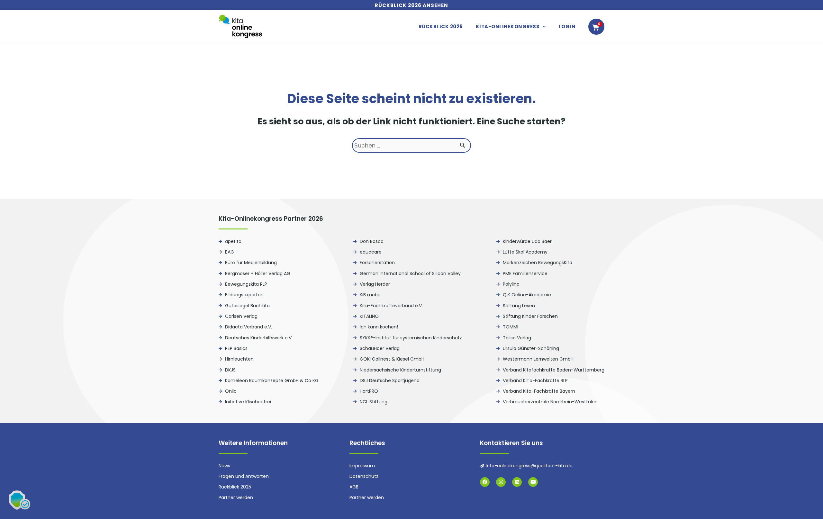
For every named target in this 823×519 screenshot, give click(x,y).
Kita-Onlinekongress (508, 26)
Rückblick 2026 (441, 26)
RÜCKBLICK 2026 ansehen (411, 5)
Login (567, 26)
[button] (19, 500)
